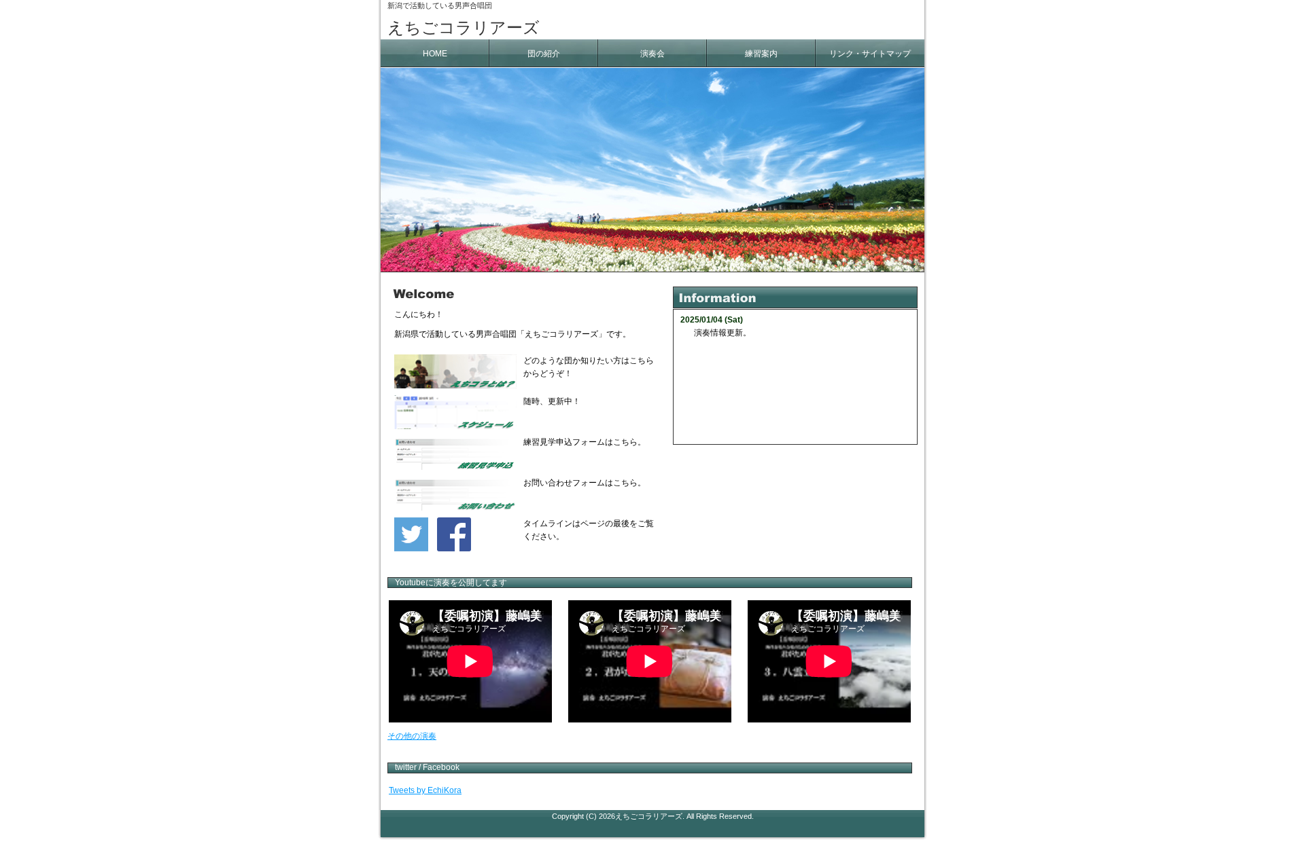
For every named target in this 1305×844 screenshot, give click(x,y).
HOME (435, 53)
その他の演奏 (411, 736)
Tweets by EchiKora (425, 790)
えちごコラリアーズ (463, 27)
